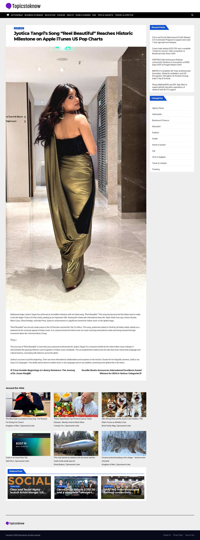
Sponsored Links (27, 426)
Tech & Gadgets (105, 15)
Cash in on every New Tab (16, 458)
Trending (156, 169)
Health (70, 15)
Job (94, 15)
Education (50, 15)
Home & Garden (83, 15)
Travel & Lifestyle (124, 15)
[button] (192, 15)
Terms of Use (189, 535)
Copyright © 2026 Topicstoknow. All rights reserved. (23, 535)
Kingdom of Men (12, 426)
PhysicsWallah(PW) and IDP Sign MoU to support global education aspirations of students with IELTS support (169, 87)
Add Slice (10, 461)
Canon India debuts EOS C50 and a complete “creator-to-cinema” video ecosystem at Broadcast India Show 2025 (171, 51)
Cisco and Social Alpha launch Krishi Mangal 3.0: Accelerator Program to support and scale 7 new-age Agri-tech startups (171, 39)
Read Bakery (59, 464)
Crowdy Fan (59, 426)
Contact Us (167, 535)
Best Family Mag (109, 426)
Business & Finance (34, 15)
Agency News (19, 28)
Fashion (61, 15)
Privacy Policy (178, 535)
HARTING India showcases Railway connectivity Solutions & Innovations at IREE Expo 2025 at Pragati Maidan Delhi (171, 62)
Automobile (17, 15)
